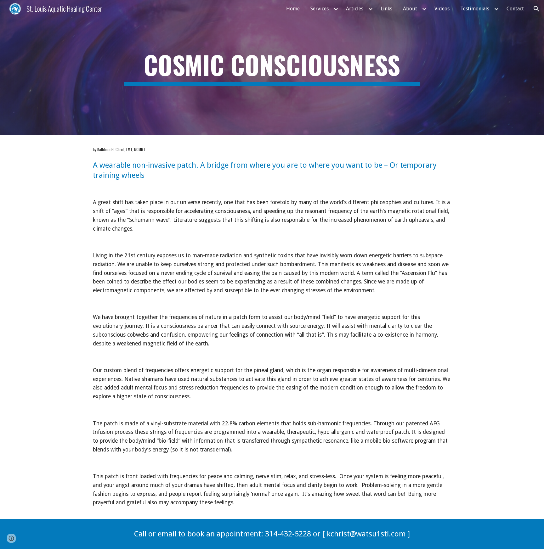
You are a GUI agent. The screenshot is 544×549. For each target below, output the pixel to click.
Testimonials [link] (474, 9)
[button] (536, 8)
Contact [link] (515, 9)
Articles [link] (354, 9)
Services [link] (319, 9)
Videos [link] (442, 9)
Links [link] (386, 9)
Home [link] (293, 9)
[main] (271, 67)
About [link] (410, 9)
